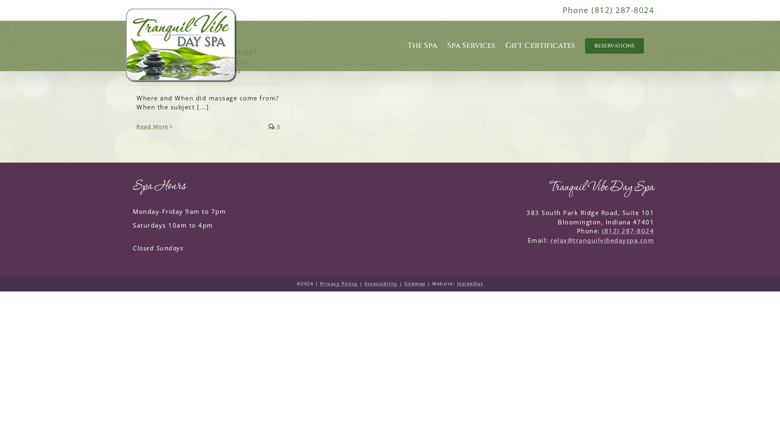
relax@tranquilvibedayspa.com (602, 240)
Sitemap (415, 283)
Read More (152, 126)
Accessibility (381, 283)
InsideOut (470, 283)
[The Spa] (181, 46)
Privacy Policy (339, 283)
